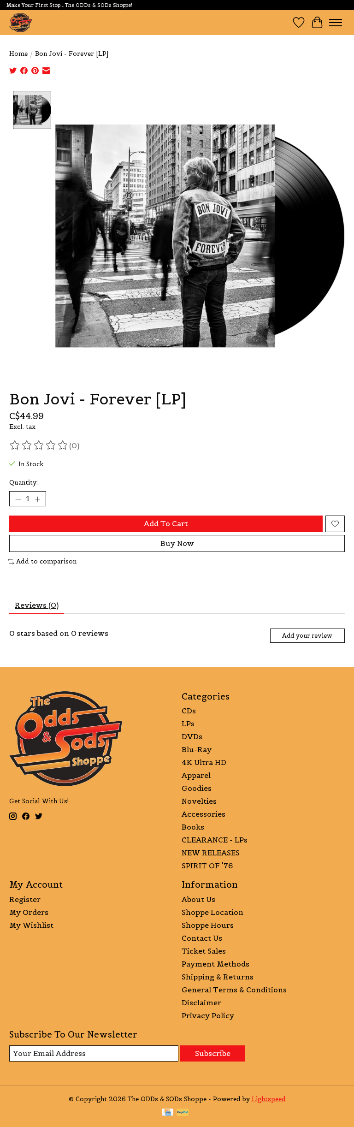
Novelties (199, 801)
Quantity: (23, 482)
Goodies (197, 788)
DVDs (192, 736)
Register (25, 899)
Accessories (203, 814)
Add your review (307, 636)
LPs (188, 723)
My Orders (28, 912)
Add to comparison (46, 561)
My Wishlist (31, 925)
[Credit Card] (167, 1113)
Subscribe (212, 1053)
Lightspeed (269, 1099)
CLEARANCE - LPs (215, 839)
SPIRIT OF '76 (207, 865)
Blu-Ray (197, 749)
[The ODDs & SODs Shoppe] (20, 22)
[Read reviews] (39, 445)
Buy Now (177, 543)
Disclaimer (201, 1002)
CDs (189, 710)
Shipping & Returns (218, 976)
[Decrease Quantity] (18, 499)
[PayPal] (183, 1113)
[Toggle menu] (335, 22)
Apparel (196, 775)
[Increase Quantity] (37, 499)
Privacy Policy (208, 1015)
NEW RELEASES (211, 852)
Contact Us (202, 938)
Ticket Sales (204, 950)
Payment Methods (215, 963)
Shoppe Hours (208, 925)
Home (18, 54)
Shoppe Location (212, 912)
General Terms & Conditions (234, 989)
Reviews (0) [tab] (37, 605)
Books (193, 826)
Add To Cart (166, 523)
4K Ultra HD (204, 762)
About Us (198, 899)
